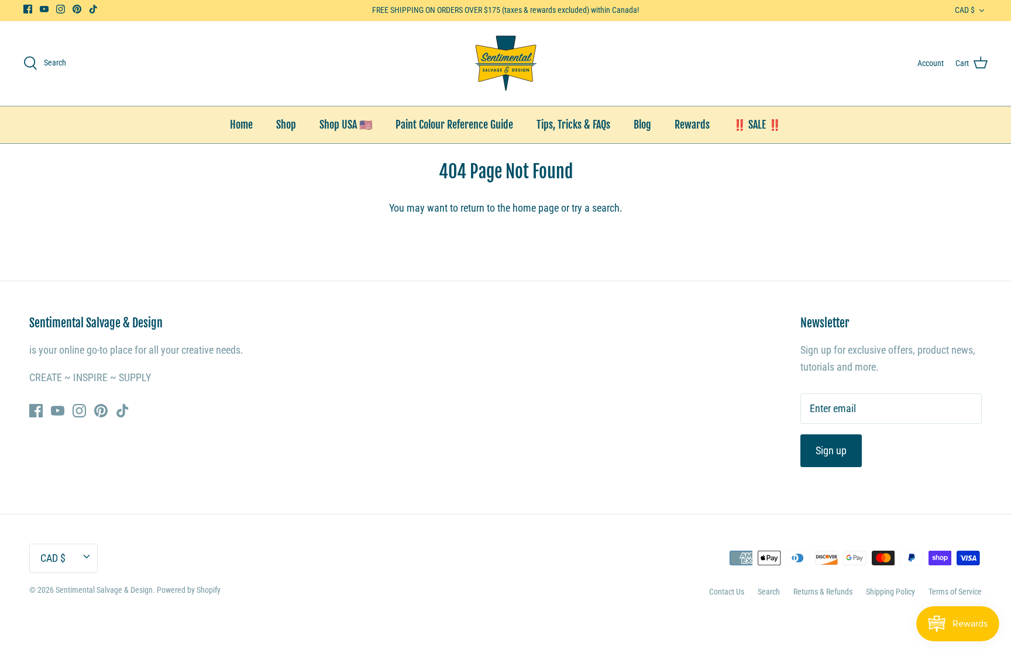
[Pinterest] (77, 9)
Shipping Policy (890, 591)
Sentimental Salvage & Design (104, 590)
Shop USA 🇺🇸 (345, 124)
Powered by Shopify (189, 590)
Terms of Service (955, 591)
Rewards (692, 124)
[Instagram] (60, 9)
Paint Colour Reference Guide (454, 124)
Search (769, 591)
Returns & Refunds (822, 591)
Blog (642, 124)
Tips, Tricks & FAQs (573, 124)
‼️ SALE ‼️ (757, 124)
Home (241, 124)
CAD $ (965, 10)
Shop (286, 124)
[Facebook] (27, 9)
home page (536, 208)
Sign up (831, 450)
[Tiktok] (93, 9)
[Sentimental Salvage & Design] (506, 63)
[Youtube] (44, 9)
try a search (596, 208)
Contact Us (726, 591)
